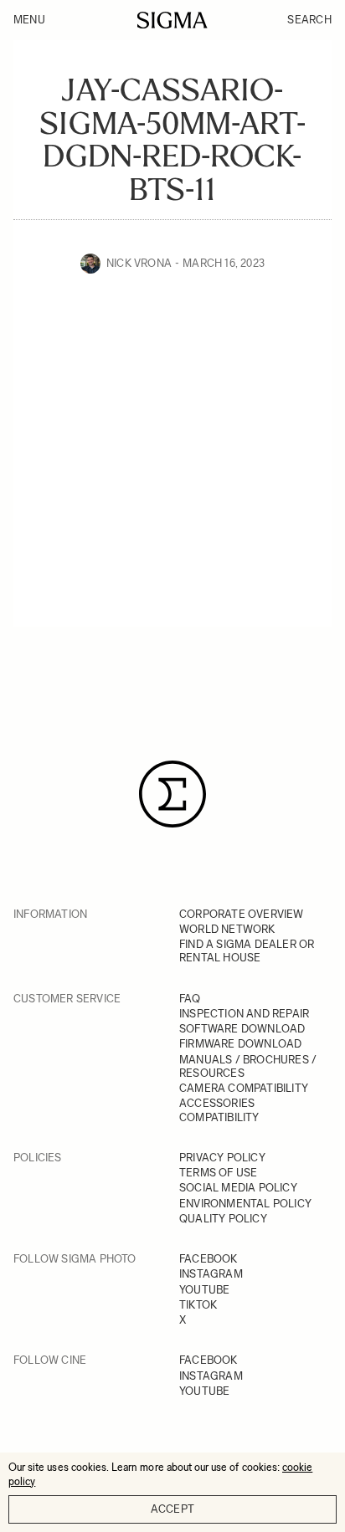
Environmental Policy (245, 1203)
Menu (29, 19)
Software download (242, 1028)
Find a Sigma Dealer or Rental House (246, 951)
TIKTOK (198, 1305)
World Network (227, 929)
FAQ (190, 998)
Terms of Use (218, 1172)
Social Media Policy (238, 1187)
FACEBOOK (208, 1259)
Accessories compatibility (219, 1110)
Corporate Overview (241, 914)
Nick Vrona (139, 263)
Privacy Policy (222, 1157)
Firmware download (240, 1044)
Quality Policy (223, 1218)
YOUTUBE (204, 1289)
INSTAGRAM (211, 1274)
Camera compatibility (243, 1088)
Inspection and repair (244, 1013)
